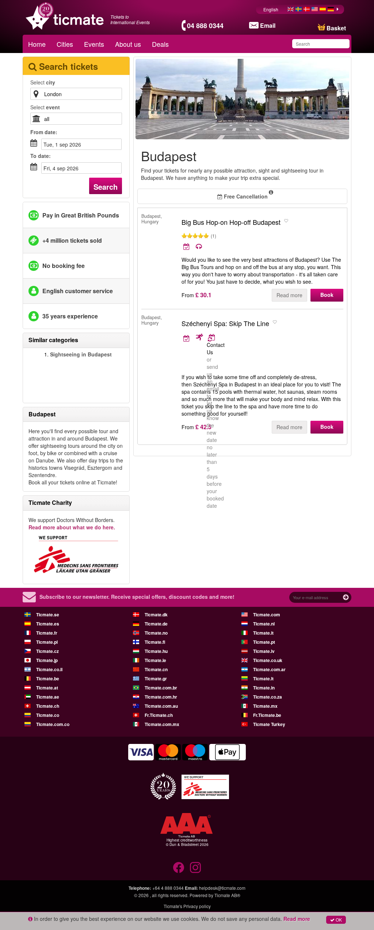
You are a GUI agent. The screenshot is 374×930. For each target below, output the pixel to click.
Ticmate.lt (263, 678)
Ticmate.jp (47, 660)
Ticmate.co (47, 715)
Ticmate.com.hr (161, 696)
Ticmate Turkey (269, 724)
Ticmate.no (156, 633)
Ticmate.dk (156, 614)
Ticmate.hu (156, 651)
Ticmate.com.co (52, 724)
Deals (160, 44)
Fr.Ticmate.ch (159, 715)
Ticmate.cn (156, 669)
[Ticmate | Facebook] (178, 867)
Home (37, 44)
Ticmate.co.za (267, 696)
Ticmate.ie (155, 660)
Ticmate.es (47, 623)
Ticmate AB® (227, 895)
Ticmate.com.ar (269, 669)
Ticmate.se (47, 614)
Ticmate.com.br (161, 687)
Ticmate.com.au (161, 706)
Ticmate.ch (47, 706)
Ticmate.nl (264, 623)
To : (40, 155)
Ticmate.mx (265, 706)
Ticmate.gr (156, 678)
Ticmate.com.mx (162, 724)
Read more (289, 295)
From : (43, 132)
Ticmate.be (47, 678)
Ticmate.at (47, 687)
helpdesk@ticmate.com (222, 888)
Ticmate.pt (264, 642)
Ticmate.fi (155, 642)
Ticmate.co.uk (267, 660)
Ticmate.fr (46, 633)
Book (326, 294)
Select (42, 82)
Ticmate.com (266, 614)
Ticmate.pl (47, 642)
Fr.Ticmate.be (267, 715)
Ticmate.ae (47, 696)
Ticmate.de (156, 623)
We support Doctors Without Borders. (71, 523)
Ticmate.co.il (49, 669)
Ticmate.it (263, 633)
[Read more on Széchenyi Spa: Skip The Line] (193, 338)
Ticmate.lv (264, 651)
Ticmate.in (264, 687)
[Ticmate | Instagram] (195, 867)
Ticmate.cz (47, 651)
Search (106, 186)
